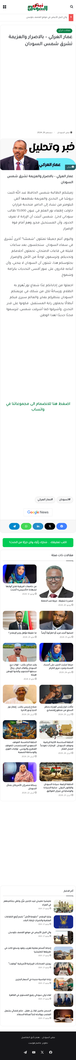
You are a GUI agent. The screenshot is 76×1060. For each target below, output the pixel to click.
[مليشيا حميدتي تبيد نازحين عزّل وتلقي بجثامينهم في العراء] (63, 906)
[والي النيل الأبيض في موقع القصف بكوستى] (63, 937)
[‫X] (50, 526)
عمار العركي (44, 499)
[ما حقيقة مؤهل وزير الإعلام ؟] (20, 620)
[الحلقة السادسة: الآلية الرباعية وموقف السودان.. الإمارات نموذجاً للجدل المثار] (56, 729)
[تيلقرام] (14, 526)
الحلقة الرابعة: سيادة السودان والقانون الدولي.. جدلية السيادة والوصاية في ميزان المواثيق (58, 788)
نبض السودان (63, 133)
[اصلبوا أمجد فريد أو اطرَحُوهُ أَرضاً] (56, 620)
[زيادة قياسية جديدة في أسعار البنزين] (63, 984)
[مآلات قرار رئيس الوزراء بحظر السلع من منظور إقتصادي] (56, 694)
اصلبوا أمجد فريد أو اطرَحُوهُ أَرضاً (57, 633)
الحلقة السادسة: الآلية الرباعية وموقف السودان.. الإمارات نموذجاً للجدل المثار (56, 745)
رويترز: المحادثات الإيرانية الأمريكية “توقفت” (29, 964)
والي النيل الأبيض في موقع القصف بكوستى (46, 17)
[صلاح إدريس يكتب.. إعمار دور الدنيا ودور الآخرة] (20, 694)
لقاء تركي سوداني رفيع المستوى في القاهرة (30, 995)
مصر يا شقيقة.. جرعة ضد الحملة (57, 601)
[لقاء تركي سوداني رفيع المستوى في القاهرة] (63, 1000)
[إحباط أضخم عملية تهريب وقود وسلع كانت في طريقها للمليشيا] (63, 953)
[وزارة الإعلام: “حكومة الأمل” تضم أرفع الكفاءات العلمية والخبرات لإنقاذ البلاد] (63, 921)
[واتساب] (26, 526)
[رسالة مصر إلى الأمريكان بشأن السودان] (20, 772)
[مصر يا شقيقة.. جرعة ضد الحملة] (56, 581)
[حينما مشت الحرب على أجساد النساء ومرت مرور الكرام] (56, 652)
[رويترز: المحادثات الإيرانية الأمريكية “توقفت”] (63, 968)
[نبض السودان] (38, 6)
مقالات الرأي (64, 31)
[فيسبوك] (61, 526)
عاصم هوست (34, 1043)
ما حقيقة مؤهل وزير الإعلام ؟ (22, 633)
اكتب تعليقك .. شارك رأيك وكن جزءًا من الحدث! (38, 542)
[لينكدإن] (38, 526)
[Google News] (38, 512)
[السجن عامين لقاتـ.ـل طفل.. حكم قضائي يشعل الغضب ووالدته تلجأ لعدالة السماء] (63, 1015)
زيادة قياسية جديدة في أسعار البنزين (33, 979)
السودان (64, 499)
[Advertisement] (38, 89)
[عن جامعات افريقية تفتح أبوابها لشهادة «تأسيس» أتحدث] (20, 574)
